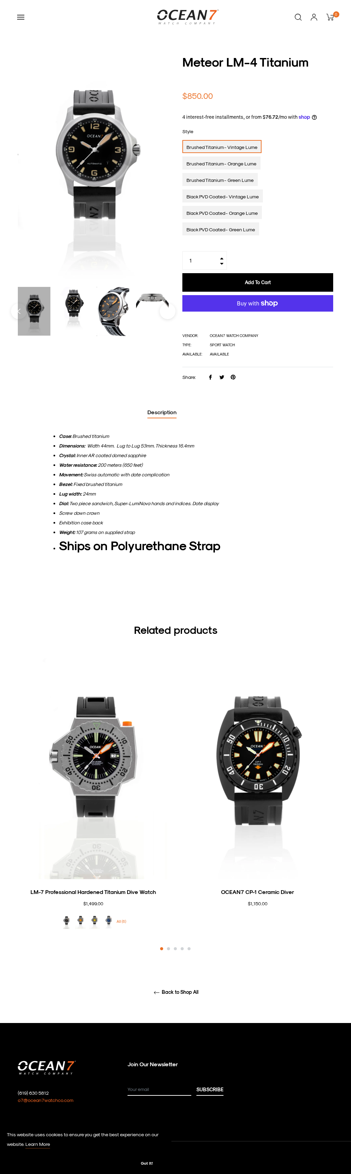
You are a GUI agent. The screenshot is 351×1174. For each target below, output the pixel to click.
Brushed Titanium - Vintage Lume (221, 147)
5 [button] (189, 948)
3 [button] (175, 948)
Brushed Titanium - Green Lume (220, 180)
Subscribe (209, 1089)
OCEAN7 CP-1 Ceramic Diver (257, 891)
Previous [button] (19, 311)
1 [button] (161, 948)
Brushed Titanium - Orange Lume (221, 163)
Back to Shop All (179, 992)
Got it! (147, 1163)
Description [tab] (162, 412)
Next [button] (168, 311)
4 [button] (182, 948)
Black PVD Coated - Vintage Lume (222, 196)
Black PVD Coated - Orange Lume (222, 213)
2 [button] (168, 948)
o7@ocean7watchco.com (45, 1100)
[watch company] (175, 17)
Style (187, 131)
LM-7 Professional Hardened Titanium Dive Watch (93, 891)
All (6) (121, 921)
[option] (93, 802)
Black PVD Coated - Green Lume (220, 229)
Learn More (37, 1144)
